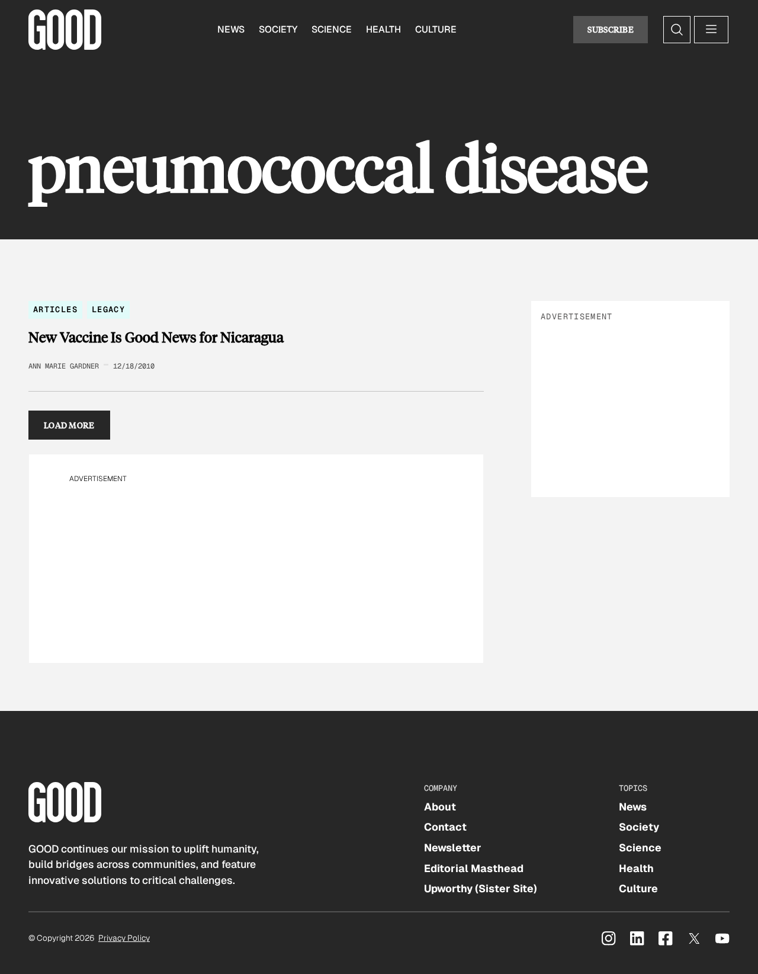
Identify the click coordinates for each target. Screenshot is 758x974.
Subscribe (610, 29)
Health (383, 29)
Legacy (108, 309)
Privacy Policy (124, 938)
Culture (436, 29)
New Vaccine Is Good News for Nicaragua (156, 337)
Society (278, 29)
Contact (445, 827)
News (231, 29)
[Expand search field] (676, 29)
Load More (69, 425)
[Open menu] (711, 29)
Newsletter (452, 847)
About (440, 806)
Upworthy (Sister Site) (480, 888)
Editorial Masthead (473, 868)
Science (331, 29)
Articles (55, 309)
